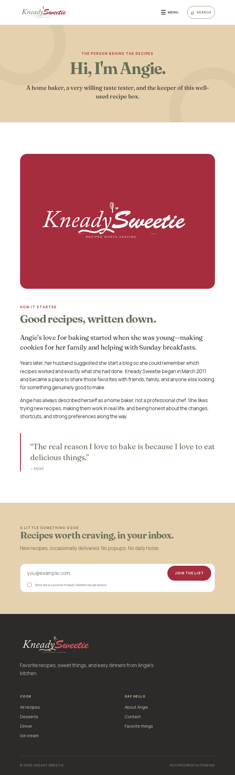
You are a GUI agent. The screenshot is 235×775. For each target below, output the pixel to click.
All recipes (30, 707)
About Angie (136, 707)
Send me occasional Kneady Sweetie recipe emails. (71, 585)
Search (201, 12)
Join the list (189, 573)
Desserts (29, 716)
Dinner (26, 726)
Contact (133, 716)
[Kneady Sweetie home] (86, 12)
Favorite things (139, 726)
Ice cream (29, 735)
